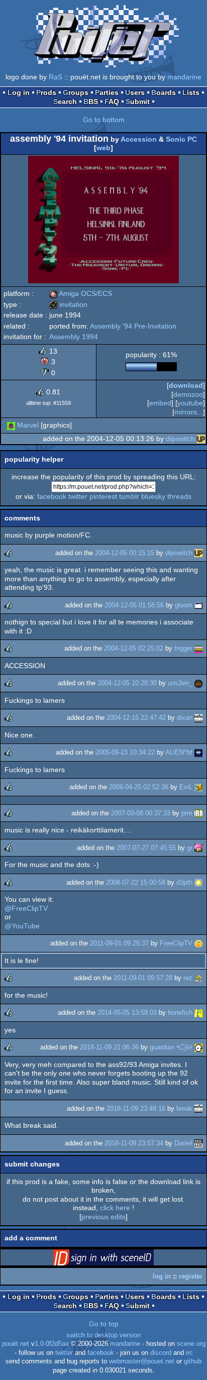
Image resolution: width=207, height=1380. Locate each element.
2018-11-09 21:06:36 (109, 1047)
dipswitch (180, 439)
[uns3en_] (198, 683)
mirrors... (188, 412)
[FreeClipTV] (198, 943)
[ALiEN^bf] (198, 752)
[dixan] (198, 717)
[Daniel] (198, 1143)
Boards (163, 92)
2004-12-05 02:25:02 (133, 648)
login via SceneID (119, 1259)
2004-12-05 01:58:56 (134, 605)
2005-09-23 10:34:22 (125, 752)
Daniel (183, 1143)
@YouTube (22, 926)
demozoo (188, 394)
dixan (184, 717)
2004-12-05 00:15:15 (124, 553)
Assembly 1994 (73, 337)
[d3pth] (198, 882)
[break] (198, 1108)
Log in (19, 92)
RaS (55, 77)
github (192, 1361)
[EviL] (198, 787)
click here (115, 1208)
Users (135, 92)
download (186, 385)
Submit (138, 101)
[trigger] (198, 648)
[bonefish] (198, 1012)
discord (160, 1352)
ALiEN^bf (178, 752)
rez (187, 978)
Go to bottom (104, 120)
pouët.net (15, 1343)
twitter (77, 496)
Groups (75, 92)
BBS (90, 101)
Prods (46, 92)
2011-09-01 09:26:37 (119, 943)
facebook (51, 496)
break (184, 1108)
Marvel (28, 425)
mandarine (184, 77)
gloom (183, 605)
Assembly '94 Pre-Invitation (133, 326)
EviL (185, 787)
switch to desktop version (103, 1335)
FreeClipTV (176, 943)
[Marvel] (11, 425)
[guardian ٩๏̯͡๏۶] (198, 1047)
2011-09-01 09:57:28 (143, 978)
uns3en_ (180, 683)
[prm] (198, 813)
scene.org (191, 1343)
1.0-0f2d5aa (52, 1343)
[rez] (198, 978)
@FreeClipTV (26, 908)
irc (189, 1352)
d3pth (184, 882)
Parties (107, 92)
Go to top (104, 1324)
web (103, 148)
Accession (139, 139)
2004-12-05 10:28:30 (127, 683)
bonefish (180, 1012)
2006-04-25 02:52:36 (138, 787)
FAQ (112, 101)
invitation (68, 304)
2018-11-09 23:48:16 (136, 1108)
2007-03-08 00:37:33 (140, 813)
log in (162, 1276)
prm (186, 813)
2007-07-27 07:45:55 (146, 848)
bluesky (153, 496)
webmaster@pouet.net (141, 1361)
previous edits (103, 1217)
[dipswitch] (201, 439)
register (190, 1276)
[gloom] (198, 605)
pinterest (103, 496)
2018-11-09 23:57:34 (134, 1143)
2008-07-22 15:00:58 (135, 882)
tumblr (129, 496)
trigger (183, 648)
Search (65, 101)
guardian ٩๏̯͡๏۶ (171, 1047)
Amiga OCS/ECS (80, 293)
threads (179, 496)
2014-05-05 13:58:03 (127, 1012)
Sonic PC (181, 139)
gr (189, 848)
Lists (190, 92)
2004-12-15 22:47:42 (136, 717)
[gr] (198, 848)
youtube (190, 403)
